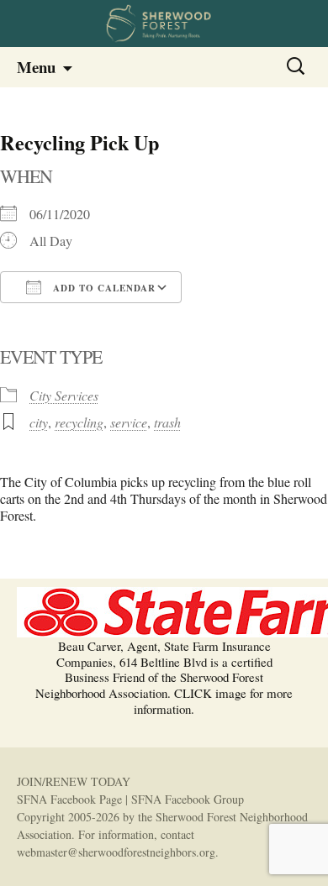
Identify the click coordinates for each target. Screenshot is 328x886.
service (128, 422)
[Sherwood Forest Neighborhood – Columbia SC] (164, 23)
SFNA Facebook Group (187, 799)
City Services (63, 395)
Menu (36, 66)
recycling (79, 422)
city (38, 422)
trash (167, 422)
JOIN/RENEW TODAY (73, 781)
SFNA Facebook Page (69, 799)
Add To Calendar (103, 288)
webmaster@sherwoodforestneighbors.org (116, 852)
